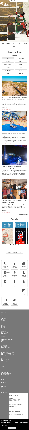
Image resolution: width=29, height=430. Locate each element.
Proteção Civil (21, 70)
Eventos (2, 379)
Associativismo (4, 315)
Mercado (23, 266)
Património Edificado (5, 374)
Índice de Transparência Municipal (7, 354)
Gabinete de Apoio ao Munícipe (7, 339)
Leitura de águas (24, 285)
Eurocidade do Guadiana (5, 317)
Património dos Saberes (5, 375)
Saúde (8, 73)
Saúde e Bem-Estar (4, 327)
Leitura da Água (4, 355)
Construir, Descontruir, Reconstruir (10, 226)
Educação (8, 67)
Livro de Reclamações (5, 276)
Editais (2, 341)
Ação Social (21, 58)
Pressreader (4, 392)
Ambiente (8, 61)
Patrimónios (8, 43)
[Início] (6, 4)
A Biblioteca (3, 386)
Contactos (3, 391)
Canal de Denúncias (5, 361)
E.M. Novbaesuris (4, 333)
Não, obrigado (11, 428)
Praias (3, 43)
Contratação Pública (5, 351)
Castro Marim (3, 314)
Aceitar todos (4, 428)
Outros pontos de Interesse (6, 373)
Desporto (21, 64)
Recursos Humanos (4, 348)
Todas (8, 58)
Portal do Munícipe (24, 276)
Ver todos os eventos (23, 247)
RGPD (2, 360)
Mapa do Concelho (14, 267)
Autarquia (3, 321)
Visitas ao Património (14, 304)
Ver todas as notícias (23, 214)
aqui (7, 425)
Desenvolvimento (8, 64)
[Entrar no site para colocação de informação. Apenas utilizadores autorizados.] (26, 1)
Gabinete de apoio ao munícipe (14, 286)
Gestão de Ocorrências (5, 362)
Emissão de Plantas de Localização (7, 352)
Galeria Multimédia (4, 372)
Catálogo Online (4, 389)
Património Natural (4, 377)
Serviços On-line (4, 342)
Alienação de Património (5, 357)
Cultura (21, 61)
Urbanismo (3, 326)
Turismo (21, 73)
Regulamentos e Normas (5, 347)
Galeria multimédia (5, 304)
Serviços (2, 387)
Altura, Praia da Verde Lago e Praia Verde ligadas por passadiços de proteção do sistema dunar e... (14, 99)
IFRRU (2, 358)
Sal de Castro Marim (14, 45)
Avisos (2, 340)
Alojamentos (3, 369)
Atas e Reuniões (4, 346)
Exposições (10, 224)
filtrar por (14, 55)
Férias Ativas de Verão (22, 226)
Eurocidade (5, 284)
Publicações (23, 294)
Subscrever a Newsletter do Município (14, 252)
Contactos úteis (5, 267)
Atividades (3, 378)
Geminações (3, 318)
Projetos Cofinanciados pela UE (7, 353)
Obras (21, 67)
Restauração (3, 371)
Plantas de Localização (14, 276)
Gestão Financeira (4, 349)
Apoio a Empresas (4, 332)
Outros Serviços (4, 345)
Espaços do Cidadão (5, 359)
